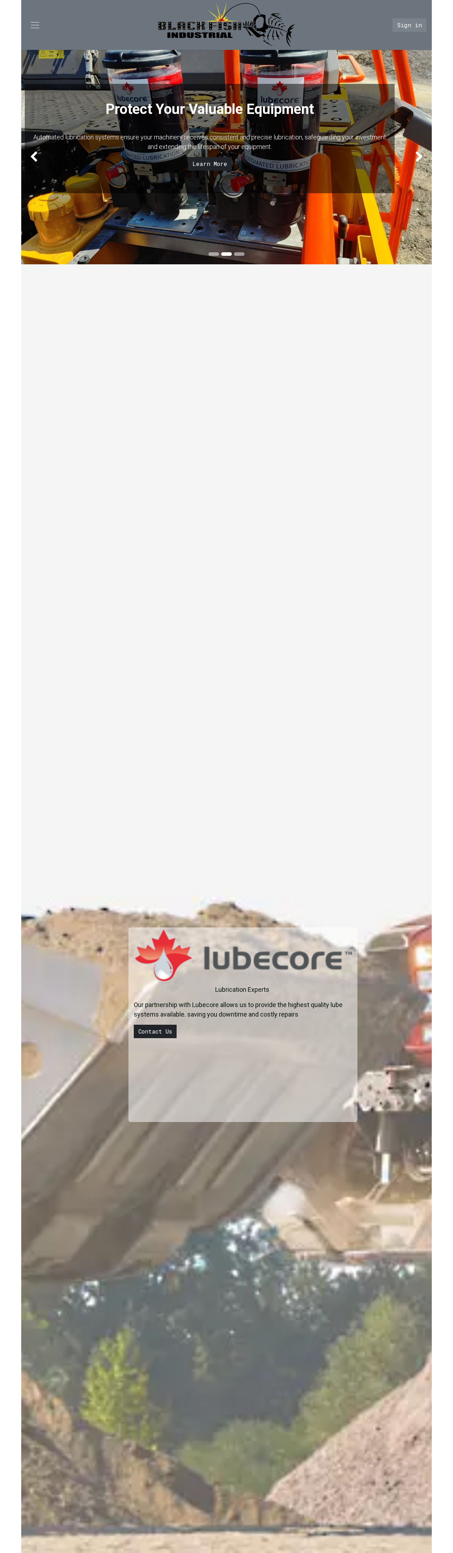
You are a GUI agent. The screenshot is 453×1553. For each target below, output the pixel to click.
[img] (37, 157)
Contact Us (155, 1031)
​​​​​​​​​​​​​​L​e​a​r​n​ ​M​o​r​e (210, 163)
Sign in (409, 25)
